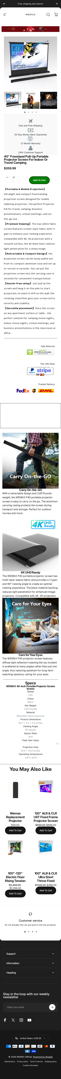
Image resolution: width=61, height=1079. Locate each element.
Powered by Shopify (43, 1057)
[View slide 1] (25, 932)
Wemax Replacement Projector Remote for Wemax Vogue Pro (15, 817)
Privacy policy (22, 1062)
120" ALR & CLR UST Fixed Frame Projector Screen (46, 817)
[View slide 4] (36, 932)
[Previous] (4, 3)
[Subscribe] (52, 1007)
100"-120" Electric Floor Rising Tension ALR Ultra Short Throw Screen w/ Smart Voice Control (15, 877)
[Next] (56, 3)
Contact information (30, 1065)
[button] (25, 112)
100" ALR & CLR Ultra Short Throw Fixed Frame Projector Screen (45, 877)
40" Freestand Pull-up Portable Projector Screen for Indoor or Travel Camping (26, 159)
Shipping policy (51, 1062)
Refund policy (10, 1062)
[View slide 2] (28, 932)
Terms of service (36, 1062)
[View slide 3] (32, 932)
